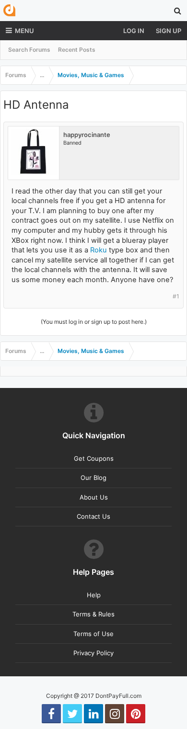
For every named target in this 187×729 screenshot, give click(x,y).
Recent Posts (76, 49)
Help (94, 595)
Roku (98, 250)
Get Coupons (94, 458)
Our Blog (93, 477)
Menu (24, 30)
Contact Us (93, 516)
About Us (94, 497)
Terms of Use (93, 634)
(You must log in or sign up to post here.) (94, 321)
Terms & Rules (93, 614)
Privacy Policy (93, 653)
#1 (176, 296)
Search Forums (29, 49)
